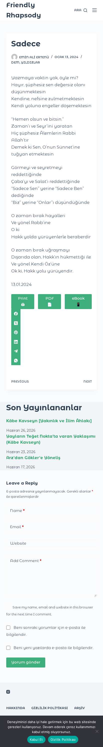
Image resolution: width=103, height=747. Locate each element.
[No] (96, 731)
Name (17, 510)
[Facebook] (51, 314)
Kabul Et (36, 740)
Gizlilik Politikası (49, 708)
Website (18, 543)
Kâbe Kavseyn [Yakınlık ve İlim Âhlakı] (49, 420)
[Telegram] (51, 351)
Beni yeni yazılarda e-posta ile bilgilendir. (53, 647)
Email (17, 526)
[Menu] (94, 10)
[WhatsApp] (51, 360)
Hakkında (15, 708)
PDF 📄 (50, 301)
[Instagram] (8, 692)
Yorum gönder (25, 662)
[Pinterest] (51, 332)
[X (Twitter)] (51, 323)
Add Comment (26, 560)
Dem (15, 62)
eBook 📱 (78, 301)
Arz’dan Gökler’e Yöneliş (33, 457)
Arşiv (79, 708)
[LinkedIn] (51, 341)
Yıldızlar (30, 62)
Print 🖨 (23, 301)
